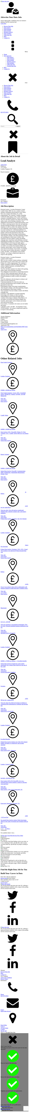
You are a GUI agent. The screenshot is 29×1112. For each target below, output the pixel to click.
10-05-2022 (4, 631)
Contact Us (7, 38)
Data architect (10, 63)
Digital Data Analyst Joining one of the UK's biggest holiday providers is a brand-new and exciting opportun (14, 743)
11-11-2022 (3, 592)
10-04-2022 (4, 788)
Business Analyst (8, 32)
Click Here (3, 23)
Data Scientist (7, 30)
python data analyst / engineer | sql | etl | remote (14, 518)
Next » (8, 828)
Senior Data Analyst (6, 558)
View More (20, 835)
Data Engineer (7, 29)
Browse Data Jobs (8, 26)
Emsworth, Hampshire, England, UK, (10, 803)
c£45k (26, 584)
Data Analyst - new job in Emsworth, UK (11, 789)
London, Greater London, (7, 764)
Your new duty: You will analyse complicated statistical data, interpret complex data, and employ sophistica (13, 512)
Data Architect (7, 33)
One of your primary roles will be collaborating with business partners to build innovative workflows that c (14, 587)
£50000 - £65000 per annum (8, 390)
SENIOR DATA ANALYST (8, 633)
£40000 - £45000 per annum (8, 429)
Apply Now (4, 164)
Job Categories (7, 56)
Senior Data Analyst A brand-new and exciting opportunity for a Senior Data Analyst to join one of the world (14, 665)
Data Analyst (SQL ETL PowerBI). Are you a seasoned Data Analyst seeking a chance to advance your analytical (14, 782)
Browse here (4, 878)
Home (5, 54)
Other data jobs (8, 35)
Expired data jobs (11, 66)
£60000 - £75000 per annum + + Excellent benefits (14, 661)
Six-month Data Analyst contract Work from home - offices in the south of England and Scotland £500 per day (14, 821)
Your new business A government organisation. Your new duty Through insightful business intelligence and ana (14, 626)
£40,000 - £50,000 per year (8, 778)
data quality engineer (6, 362)
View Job (3, 398)
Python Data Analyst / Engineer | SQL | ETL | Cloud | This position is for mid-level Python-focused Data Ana (14, 551)
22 (5, 828)
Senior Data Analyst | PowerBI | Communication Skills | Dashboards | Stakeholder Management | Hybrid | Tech (13, 472)
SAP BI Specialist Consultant (8, 672)
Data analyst (10, 57)
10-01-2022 (4, 400)
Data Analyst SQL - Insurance (8, 750)
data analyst (4, 401)
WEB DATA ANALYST (7, 711)
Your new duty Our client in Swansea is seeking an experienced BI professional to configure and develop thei (14, 704)
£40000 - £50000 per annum (8, 468)
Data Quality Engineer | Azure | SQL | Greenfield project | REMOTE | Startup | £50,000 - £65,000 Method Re (13, 394)
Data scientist (10, 60)
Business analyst (11, 61)
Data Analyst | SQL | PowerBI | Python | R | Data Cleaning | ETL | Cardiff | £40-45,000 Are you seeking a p (14, 433)
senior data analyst (6, 440)
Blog (5, 36)
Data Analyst (7, 27)
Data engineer (10, 58)
